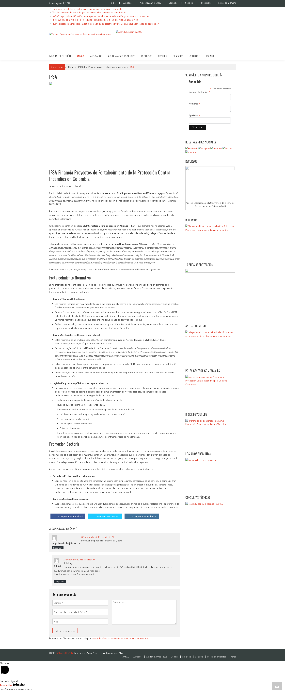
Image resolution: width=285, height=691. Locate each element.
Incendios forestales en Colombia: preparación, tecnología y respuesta (87, 8)
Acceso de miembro (227, 3)
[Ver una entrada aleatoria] (231, 56)
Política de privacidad (216, 657)
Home (71, 67)
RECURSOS (146, 56)
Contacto (189, 3)
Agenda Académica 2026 (121, 56)
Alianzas (122, 67)
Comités (162, 56)
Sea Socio (173, 3)
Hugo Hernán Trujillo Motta (66, 543)
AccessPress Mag (114, 653)
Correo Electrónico (199, 92)
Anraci (80, 56)
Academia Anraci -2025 (150, 3)
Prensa (210, 56)
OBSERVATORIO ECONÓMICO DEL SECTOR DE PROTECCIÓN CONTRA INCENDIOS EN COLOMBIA (95, 19)
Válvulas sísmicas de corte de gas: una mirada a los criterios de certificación (89, 12)
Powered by (6, 685)
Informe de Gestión (60, 56)
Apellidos (194, 115)
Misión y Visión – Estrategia (101, 67)
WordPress (93, 653)
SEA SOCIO (178, 56)
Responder (57, 547)
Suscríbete (205, 3)
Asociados (127, 3)
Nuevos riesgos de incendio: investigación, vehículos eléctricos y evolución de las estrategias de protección (105, 23)
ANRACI (81, 67)
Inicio (113, 3)
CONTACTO (195, 56)
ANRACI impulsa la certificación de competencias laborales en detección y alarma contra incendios (100, 16)
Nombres (194, 103)
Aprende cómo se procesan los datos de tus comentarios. (121, 638)
